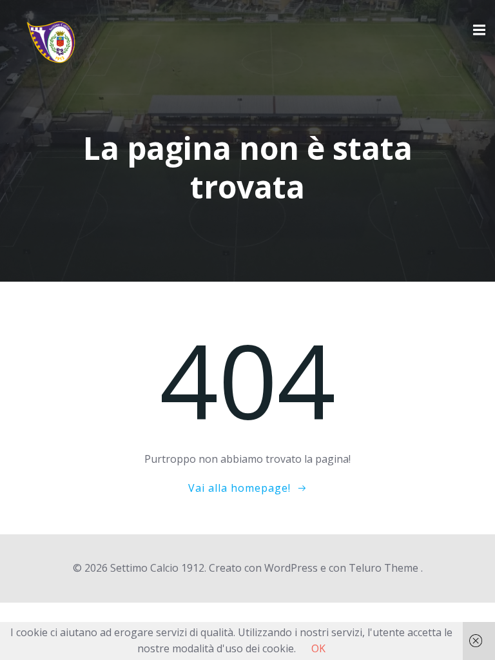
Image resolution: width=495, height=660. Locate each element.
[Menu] (478, 30)
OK (318, 648)
